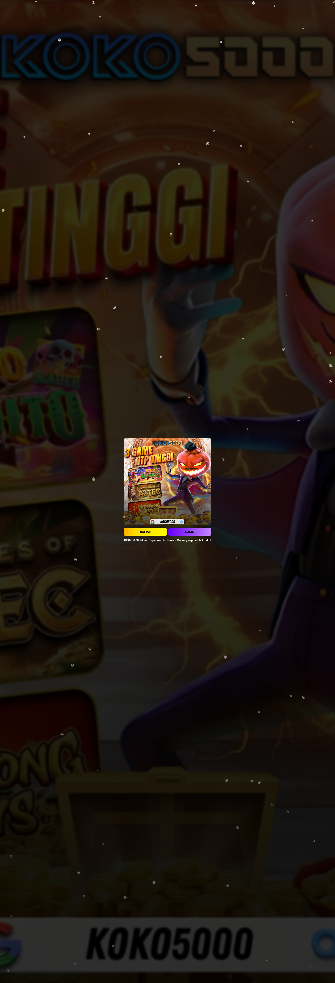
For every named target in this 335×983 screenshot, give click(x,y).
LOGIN (189, 532)
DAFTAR (145, 532)
